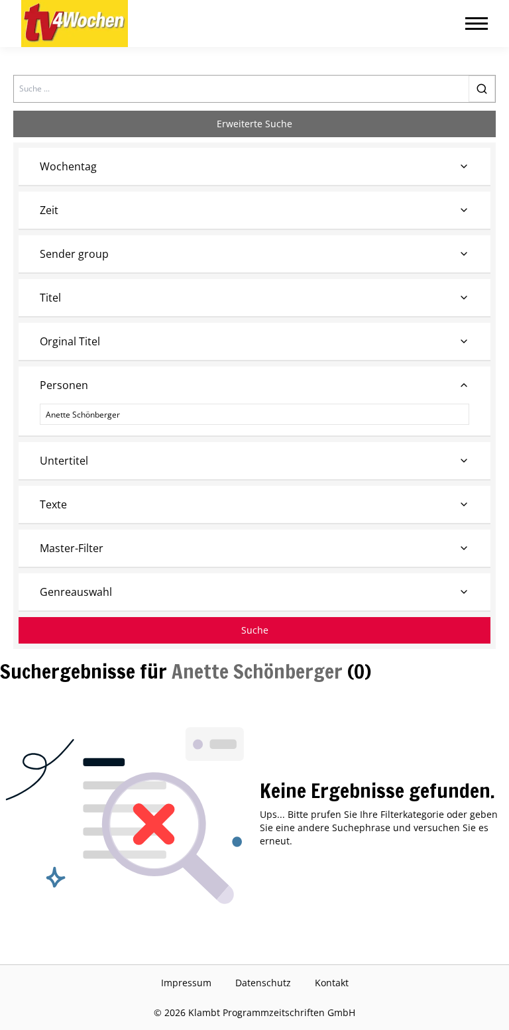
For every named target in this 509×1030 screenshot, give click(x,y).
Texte (53, 504)
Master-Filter (71, 548)
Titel (50, 297)
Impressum (186, 982)
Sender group (74, 254)
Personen (64, 385)
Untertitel (64, 460)
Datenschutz (263, 982)
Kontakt (332, 982)
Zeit (49, 210)
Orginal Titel (70, 341)
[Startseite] (74, 23)
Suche (254, 630)
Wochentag (68, 166)
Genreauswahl (76, 592)
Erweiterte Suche (254, 123)
